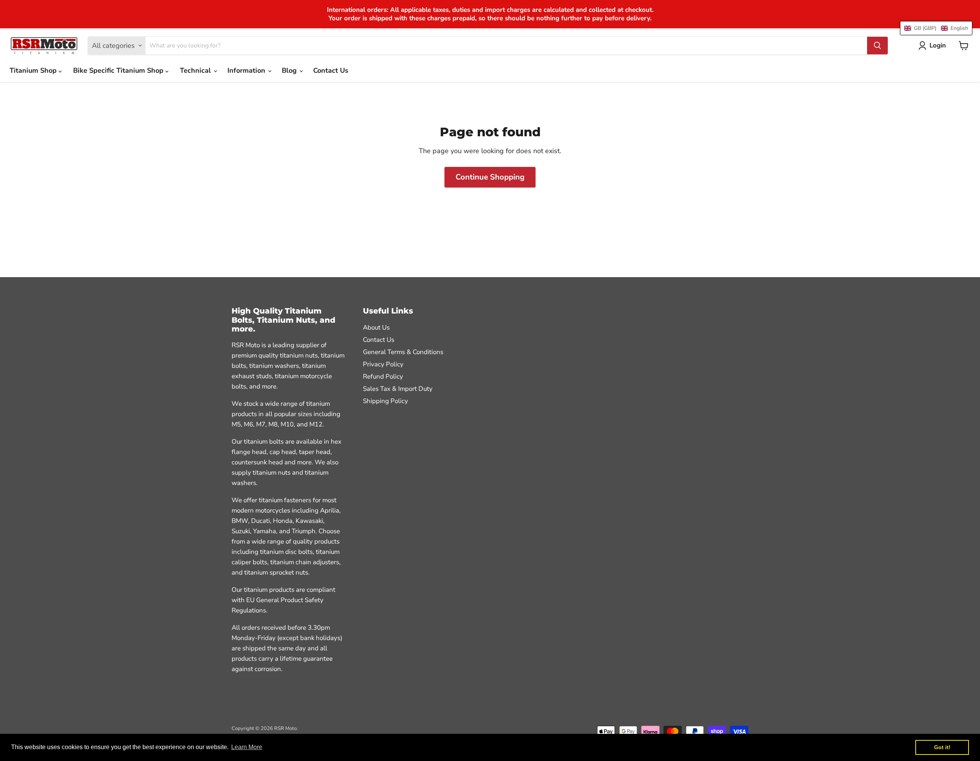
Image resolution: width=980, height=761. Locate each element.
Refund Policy (383, 376)
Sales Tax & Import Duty (398, 388)
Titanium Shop (34, 70)
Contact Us (330, 70)
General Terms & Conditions (403, 352)
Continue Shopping (490, 177)
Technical (196, 70)
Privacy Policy (383, 364)
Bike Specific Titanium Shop (119, 70)
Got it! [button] (942, 747)
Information (247, 70)
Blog (290, 70)
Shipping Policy (385, 401)
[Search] (877, 45)
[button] (936, 28)
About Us (376, 327)
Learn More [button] (246, 747)
